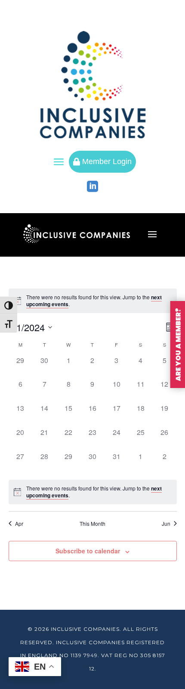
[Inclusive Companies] (93, 85)
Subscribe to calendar (88, 550)
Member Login (102, 161)
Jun (166, 523)
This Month (92, 523)
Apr (19, 523)
